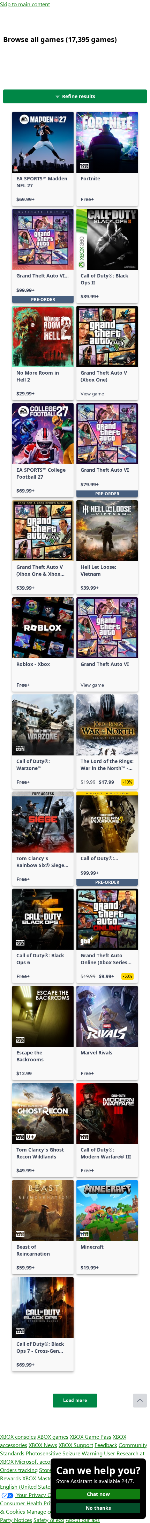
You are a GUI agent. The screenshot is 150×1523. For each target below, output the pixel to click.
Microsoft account (36, 1461)
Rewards (10, 1478)
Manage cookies (46, 1511)
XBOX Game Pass (90, 1436)
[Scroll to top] (140, 1401)
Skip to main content (25, 4)
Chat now (98, 1494)
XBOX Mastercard (43, 1478)
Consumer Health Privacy (30, 1503)
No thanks (98, 1508)
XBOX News (43, 1444)
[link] (43, 159)
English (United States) (27, 1486)
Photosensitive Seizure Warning (64, 1453)
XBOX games (52, 1436)
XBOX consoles (18, 1436)
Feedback (106, 1444)
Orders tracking (19, 1469)
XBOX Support (76, 1444)
